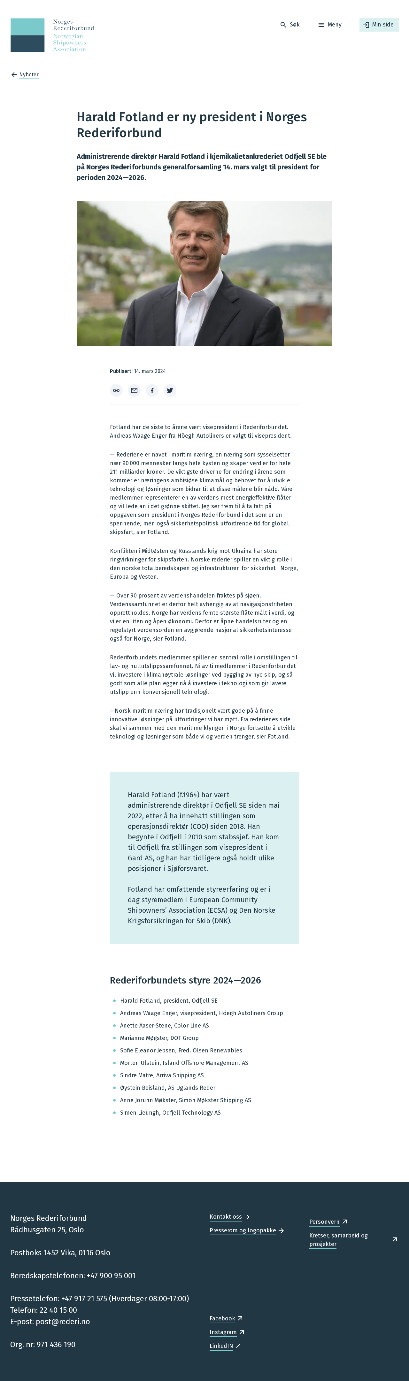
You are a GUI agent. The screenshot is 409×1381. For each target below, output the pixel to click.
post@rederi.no (63, 1321)
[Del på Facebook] (152, 390)
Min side (383, 24)
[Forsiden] (50, 35)
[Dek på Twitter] (170, 390)
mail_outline (134, 390)
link (116, 390)
